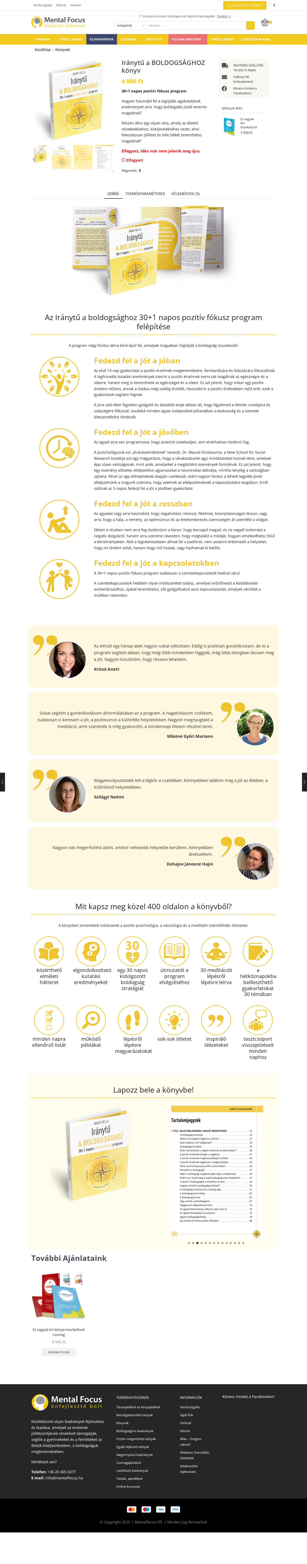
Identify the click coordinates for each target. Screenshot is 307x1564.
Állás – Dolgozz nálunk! (191, 1442)
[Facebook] (274, 5)
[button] (189, 1243)
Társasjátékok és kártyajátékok (138, 1407)
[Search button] (250, 25)
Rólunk (61, 5)
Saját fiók (186, 1415)
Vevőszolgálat (42, 5)
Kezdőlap (43, 49)
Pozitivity (154, 39)
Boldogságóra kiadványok (135, 1431)
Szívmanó (128, 39)
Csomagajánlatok (128, 1463)
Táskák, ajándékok (129, 1478)
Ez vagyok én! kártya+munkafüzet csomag (59, 1332)
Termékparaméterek (145, 193)
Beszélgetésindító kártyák (134, 1415)
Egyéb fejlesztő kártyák (132, 1447)
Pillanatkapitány (186, 39)
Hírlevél (75, 5)
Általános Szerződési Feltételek (194, 1455)
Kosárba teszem (59, 1352)
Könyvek (62, 49)
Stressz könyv (222, 39)
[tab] (113, 194)
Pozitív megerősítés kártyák (136, 1439)
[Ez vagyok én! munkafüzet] (229, 127)
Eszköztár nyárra (255, 39)
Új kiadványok (101, 39)
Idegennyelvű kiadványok (134, 1455)
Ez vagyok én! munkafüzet (248, 123)
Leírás (113, 193)
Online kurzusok (128, 1486)
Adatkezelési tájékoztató (189, 1469)
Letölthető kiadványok (132, 1470)
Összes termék (71, 39)
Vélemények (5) (185, 193)
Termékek (42, 39)
